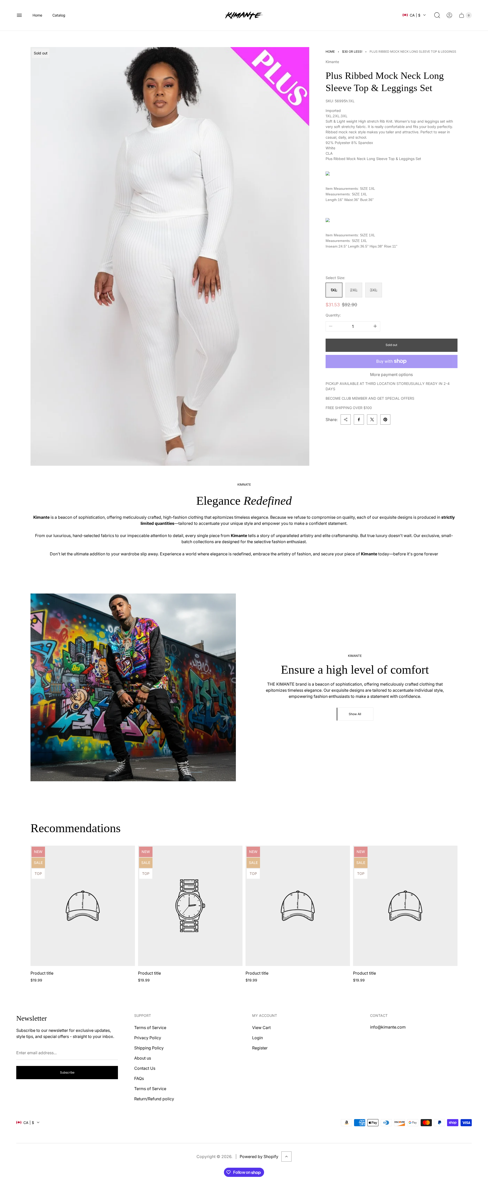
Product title (41, 973)
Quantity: (333, 315)
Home (330, 51)
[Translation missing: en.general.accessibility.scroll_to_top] (286, 1156)
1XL (334, 290)
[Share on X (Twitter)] (372, 419)
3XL (373, 290)
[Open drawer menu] (19, 15)
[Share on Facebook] (359, 419)
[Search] (437, 15)
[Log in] (449, 15)
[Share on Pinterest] (385, 419)
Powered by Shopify (259, 1156)
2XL (354, 290)
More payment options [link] (391, 374)
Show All (355, 714)
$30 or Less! (352, 51)
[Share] (346, 419)
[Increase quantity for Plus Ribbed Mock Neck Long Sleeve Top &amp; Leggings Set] (375, 326)
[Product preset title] (82, 906)
